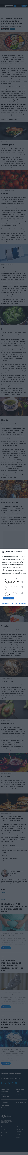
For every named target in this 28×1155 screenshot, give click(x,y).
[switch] (22, 582)
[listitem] (14, 578)
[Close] (25, 551)
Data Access (14, 603)
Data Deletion (5, 603)
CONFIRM (8, 598)
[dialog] (14, 577)
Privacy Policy (22, 603)
